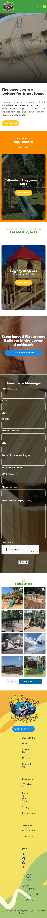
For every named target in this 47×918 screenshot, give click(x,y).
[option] (23, 187)
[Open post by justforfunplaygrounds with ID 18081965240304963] (35, 598)
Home (25, 743)
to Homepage (10, 123)
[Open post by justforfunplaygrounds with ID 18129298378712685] (12, 598)
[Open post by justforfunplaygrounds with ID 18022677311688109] (35, 621)
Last (4, 412)
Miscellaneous (30, 813)
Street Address (11, 430)
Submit (23, 562)
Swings (26, 807)
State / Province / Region (16, 455)
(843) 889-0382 (29, 877)
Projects (26, 758)
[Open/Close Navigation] (44, 6)
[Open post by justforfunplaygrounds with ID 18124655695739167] (35, 643)
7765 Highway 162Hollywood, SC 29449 (32, 893)
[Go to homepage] (8, 6)
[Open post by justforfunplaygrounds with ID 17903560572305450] (12, 643)
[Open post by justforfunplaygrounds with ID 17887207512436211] (12, 621)
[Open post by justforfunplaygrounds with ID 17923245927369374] (35, 666)
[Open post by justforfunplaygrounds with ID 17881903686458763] (12, 666)
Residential (28, 830)
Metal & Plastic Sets (26, 797)
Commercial (29, 836)
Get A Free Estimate (24, 352)
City (4, 443)
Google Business (24, 729)
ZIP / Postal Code (12, 467)
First (4, 400)
